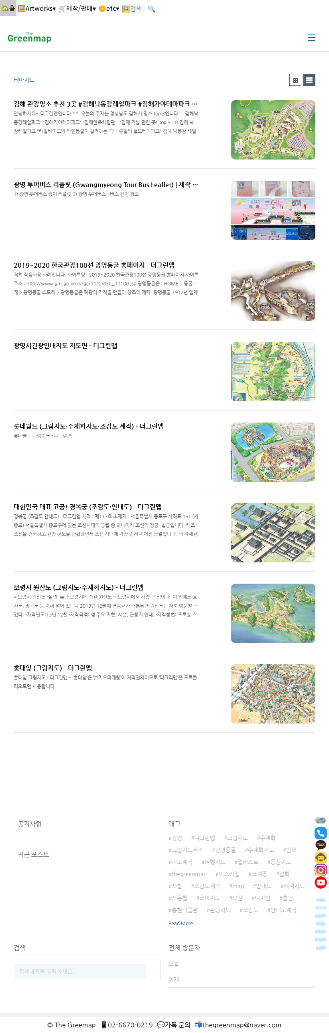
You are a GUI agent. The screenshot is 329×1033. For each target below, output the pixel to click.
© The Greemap (71, 1025)
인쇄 (291, 850)
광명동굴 (225, 850)
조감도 (250, 910)
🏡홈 (8, 8)
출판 (287, 898)
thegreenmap (189, 874)
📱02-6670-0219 (126, 1025)
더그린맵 (204, 838)
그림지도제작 (187, 850)
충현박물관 (185, 910)
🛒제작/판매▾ (77, 8)
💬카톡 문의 (174, 1025)
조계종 (259, 874)
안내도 (264, 886)
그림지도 (237, 838)
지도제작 (182, 862)
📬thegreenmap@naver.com (238, 1025)
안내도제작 (283, 910)
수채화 (268, 838)
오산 (237, 898)
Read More (181, 923)
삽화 (284, 874)
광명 (177, 838)
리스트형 (309, 80)
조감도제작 (207, 886)
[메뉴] (311, 37)
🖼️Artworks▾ (37, 8)
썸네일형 (295, 80)
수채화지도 (261, 850)
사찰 (177, 886)
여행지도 (215, 862)
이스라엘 (229, 874)
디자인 (262, 898)
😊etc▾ (108, 8)
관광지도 (220, 910)
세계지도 (294, 886)
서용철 (179, 898)
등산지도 (280, 862)
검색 (152, 967)
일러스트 (248, 862)
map (238, 886)
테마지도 (209, 898)
